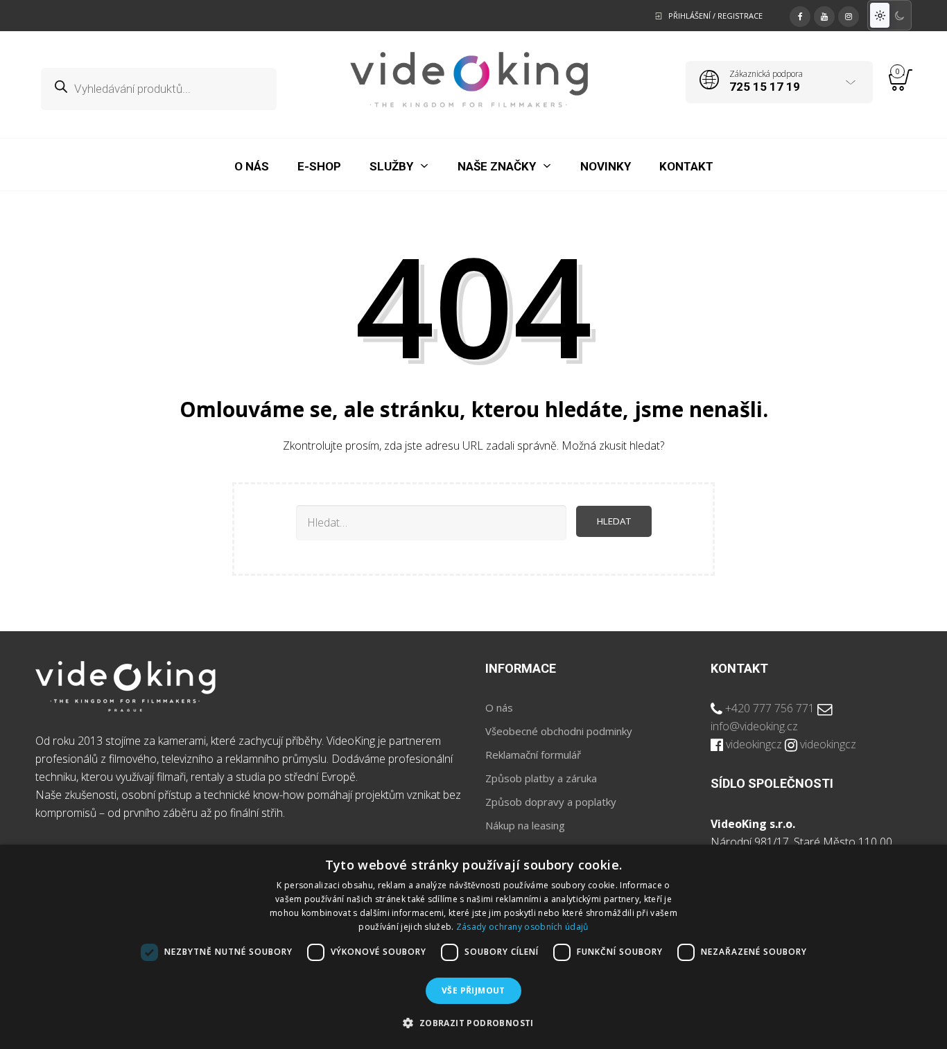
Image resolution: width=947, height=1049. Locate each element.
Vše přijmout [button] (473, 990)
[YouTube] (824, 14)
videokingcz (754, 744)
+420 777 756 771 (770, 708)
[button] (473, 1023)
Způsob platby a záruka (541, 778)
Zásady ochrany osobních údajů (522, 927)
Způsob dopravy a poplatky (550, 802)
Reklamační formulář (533, 754)
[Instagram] (848, 14)
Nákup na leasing (525, 825)
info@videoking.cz (754, 726)
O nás (499, 707)
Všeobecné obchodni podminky (558, 731)
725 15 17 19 (764, 87)
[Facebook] (800, 14)
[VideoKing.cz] (469, 79)
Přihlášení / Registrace (715, 15)
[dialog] (473, 947)
